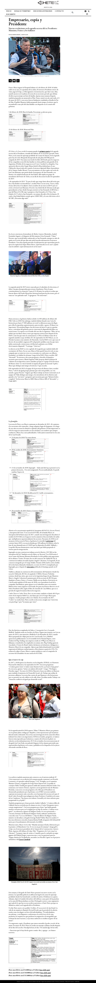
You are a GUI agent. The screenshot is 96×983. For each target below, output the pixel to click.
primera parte (45, 151)
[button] (10, 80)
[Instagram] (87, 14)
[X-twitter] (88, 11)
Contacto (59, 11)
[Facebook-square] (85, 11)
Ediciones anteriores (42, 11)
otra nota (30, 567)
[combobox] (77, 13)
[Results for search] (77, 15)
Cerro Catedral (24, 839)
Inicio (8, 11)
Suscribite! (10, 14)
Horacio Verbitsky (22, 11)
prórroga (49, 541)
